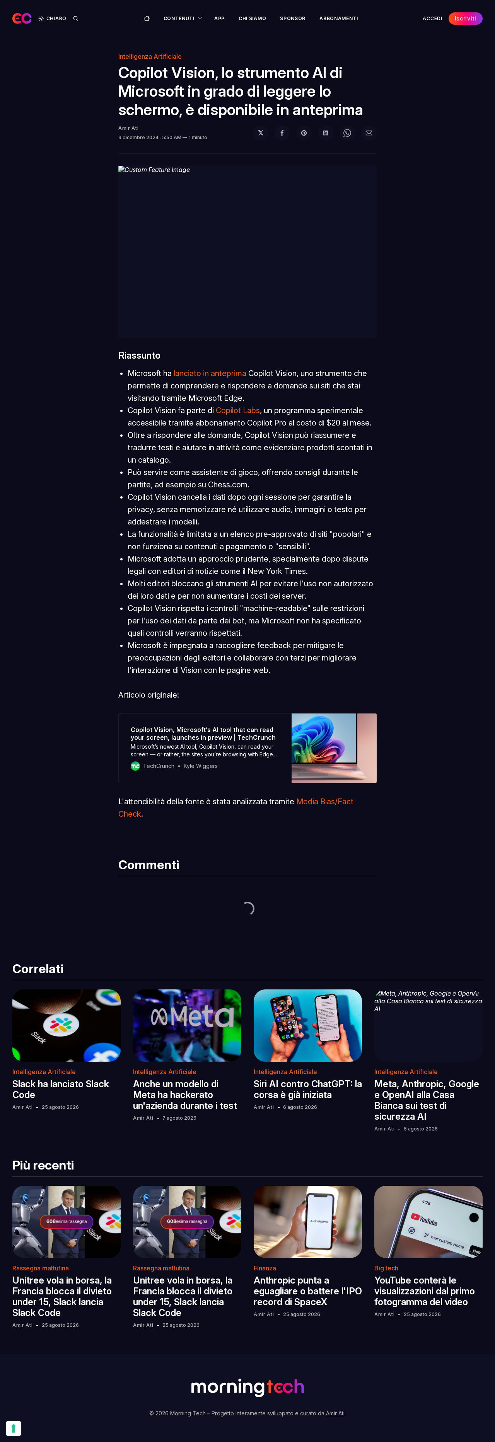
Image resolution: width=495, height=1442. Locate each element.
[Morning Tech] (22, 18)
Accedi (432, 18)
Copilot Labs (238, 410)
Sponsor (293, 18)
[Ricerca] (76, 18)
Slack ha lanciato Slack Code (60, 1089)
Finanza (265, 1268)
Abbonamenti (338, 18)
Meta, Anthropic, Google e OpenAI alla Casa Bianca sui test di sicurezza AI (426, 1100)
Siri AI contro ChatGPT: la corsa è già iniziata (308, 1089)
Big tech (386, 1268)
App (219, 18)
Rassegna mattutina (40, 1268)
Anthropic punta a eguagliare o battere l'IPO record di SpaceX (308, 1291)
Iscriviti (465, 18)
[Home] (147, 18)
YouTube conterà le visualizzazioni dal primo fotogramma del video (424, 1291)
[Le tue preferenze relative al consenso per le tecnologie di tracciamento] (13, 1428)
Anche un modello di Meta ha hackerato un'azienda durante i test (185, 1094)
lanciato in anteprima (210, 373)
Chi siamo (252, 18)
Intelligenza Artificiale (150, 56)
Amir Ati (128, 128)
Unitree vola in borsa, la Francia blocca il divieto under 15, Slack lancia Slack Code (62, 1296)
